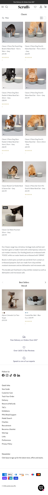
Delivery (5, 400)
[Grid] (41, 18)
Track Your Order (8, 396)
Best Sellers (24, 282)
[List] (44, 18)
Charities (5, 422)
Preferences (6, 440)
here (7, 458)
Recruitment (6, 426)
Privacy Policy (7, 444)
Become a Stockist (8, 429)
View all (24, 286)
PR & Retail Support (9, 415)
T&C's (4, 407)
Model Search (7, 418)
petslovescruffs (11, 486)
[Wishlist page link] (35, 7)
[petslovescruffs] (24, 6)
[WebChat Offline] (41, 487)
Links (4, 437)
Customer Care (7, 393)
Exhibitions (6, 411)
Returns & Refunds (8, 404)
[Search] (7, 6)
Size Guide (6, 389)
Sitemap (5, 433)
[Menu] (2, 6)
